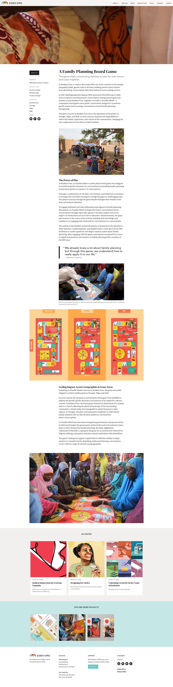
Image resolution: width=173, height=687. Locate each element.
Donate (169, 3)
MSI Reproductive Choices (76, 94)
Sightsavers (109, 427)
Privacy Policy (122, 671)
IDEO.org (12, 3)
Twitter (126, 663)
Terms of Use (121, 669)
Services (125, 3)
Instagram (122, 663)
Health (34, 73)
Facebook (130, 663)
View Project (44, 630)
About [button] (115, 3)
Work (133, 3)
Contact (160, 3)
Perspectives (142, 3)
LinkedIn (118, 663)
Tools (152, 3)
